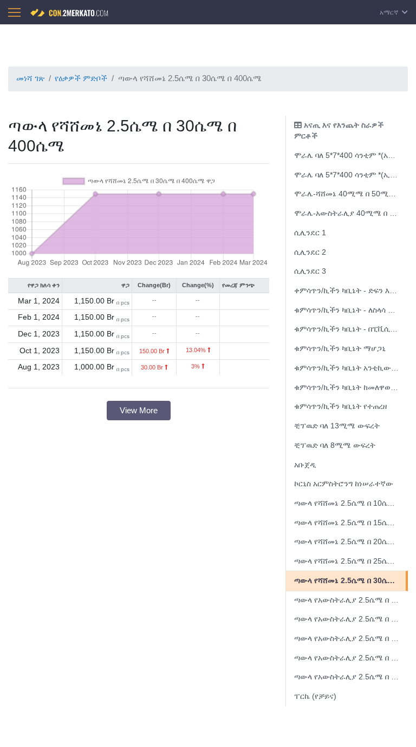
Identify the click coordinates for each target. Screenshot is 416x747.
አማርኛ (390, 12)
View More (139, 410)
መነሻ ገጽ (30, 78)
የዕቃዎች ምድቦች (81, 78)
